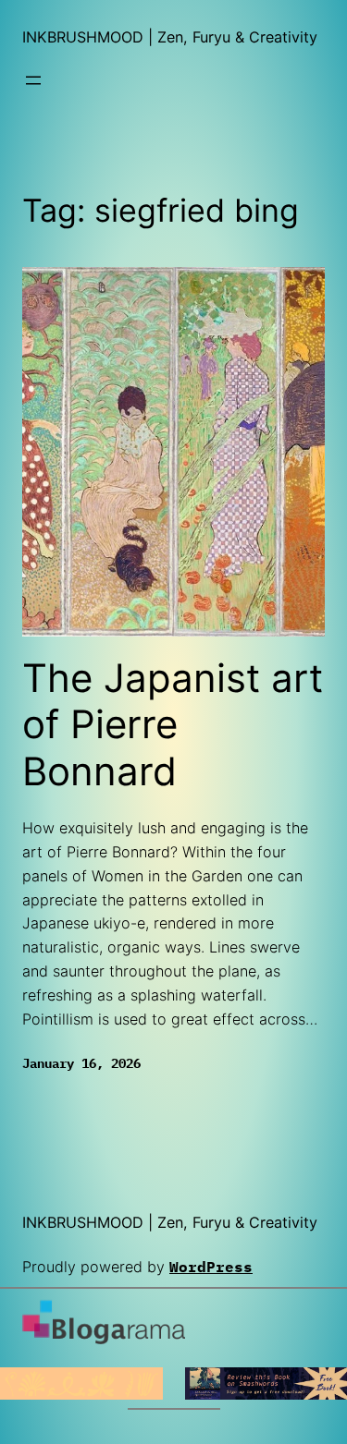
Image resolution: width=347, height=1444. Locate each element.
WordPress (211, 1266)
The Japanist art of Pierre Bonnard (172, 725)
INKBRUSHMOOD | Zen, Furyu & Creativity (169, 37)
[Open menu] (33, 80)
